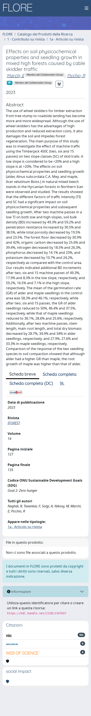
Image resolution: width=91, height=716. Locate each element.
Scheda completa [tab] (59, 374)
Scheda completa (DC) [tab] (31, 383)
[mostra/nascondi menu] (86, 8)
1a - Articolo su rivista (66, 39)
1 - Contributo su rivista (26, 39)
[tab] (62, 383)
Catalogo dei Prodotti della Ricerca (45, 34)
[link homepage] (19, 8)
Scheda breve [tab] (22, 374)
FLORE (8, 34)
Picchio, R (76, 75)
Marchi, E (15, 75)
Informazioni (20, 591)
